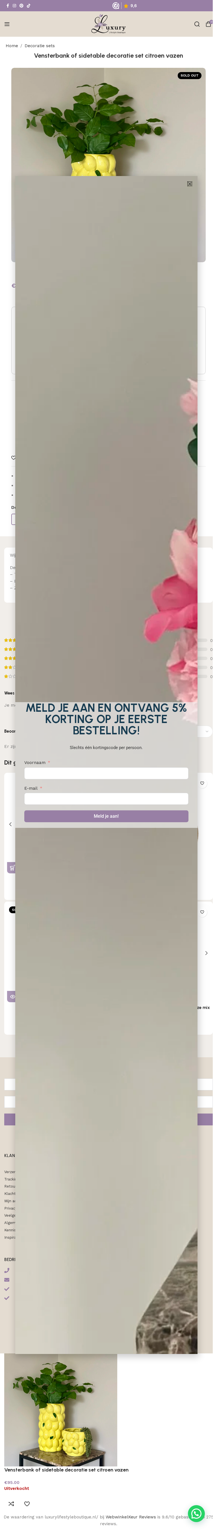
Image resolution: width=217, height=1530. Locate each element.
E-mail (31, 788)
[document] (106, 765)
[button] (190, 184)
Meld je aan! (106, 816)
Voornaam (34, 762)
